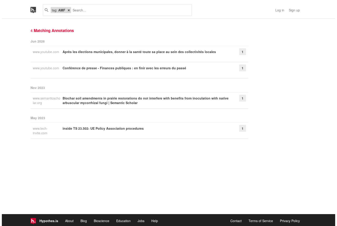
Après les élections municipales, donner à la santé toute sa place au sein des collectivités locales (139, 51)
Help (154, 220)
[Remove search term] (68, 10)
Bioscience (101, 220)
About (69, 220)
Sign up (294, 10)
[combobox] (129, 10)
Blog (83, 220)
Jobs (141, 220)
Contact (236, 220)
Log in (279, 10)
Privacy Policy (290, 220)
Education (123, 220)
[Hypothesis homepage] (36, 10)
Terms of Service (261, 220)
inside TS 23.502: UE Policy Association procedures (103, 128)
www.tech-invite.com (40, 130)
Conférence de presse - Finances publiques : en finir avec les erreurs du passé (124, 68)
